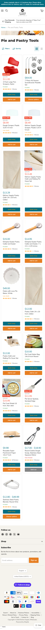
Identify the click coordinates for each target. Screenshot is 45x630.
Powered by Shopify (22, 622)
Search (5, 613)
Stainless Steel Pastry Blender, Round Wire (11, 501)
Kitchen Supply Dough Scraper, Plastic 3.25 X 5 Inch (33, 127)
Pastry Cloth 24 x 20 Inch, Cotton (32, 312)
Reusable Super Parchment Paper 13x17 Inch (9, 453)
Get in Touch (15, 617)
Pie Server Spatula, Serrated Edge (32, 400)
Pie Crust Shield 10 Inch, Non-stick (10, 404)
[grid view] (36, 48)
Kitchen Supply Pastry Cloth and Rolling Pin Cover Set (33, 179)
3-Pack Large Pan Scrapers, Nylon (9, 83)
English (21, 571)
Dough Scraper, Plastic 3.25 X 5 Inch (11, 126)
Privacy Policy (23, 615)
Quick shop (11, 95)
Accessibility (35, 613)
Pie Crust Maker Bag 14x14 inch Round (32, 355)
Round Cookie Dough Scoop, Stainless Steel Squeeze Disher (33, 453)
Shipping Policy (35, 615)
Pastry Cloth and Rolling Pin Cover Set (10, 357)
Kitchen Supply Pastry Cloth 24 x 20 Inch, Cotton (11, 197)
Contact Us (24, 617)
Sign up (34, 560)
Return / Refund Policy (10, 615)
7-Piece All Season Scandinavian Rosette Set (33, 82)
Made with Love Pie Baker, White (10, 292)
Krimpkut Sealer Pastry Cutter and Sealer (11, 243)
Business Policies (23, 613)
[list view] (41, 48)
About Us (13, 613)
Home (3, 27)
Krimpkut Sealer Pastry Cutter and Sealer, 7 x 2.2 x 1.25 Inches (33, 244)
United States (21, 577)
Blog (32, 617)
